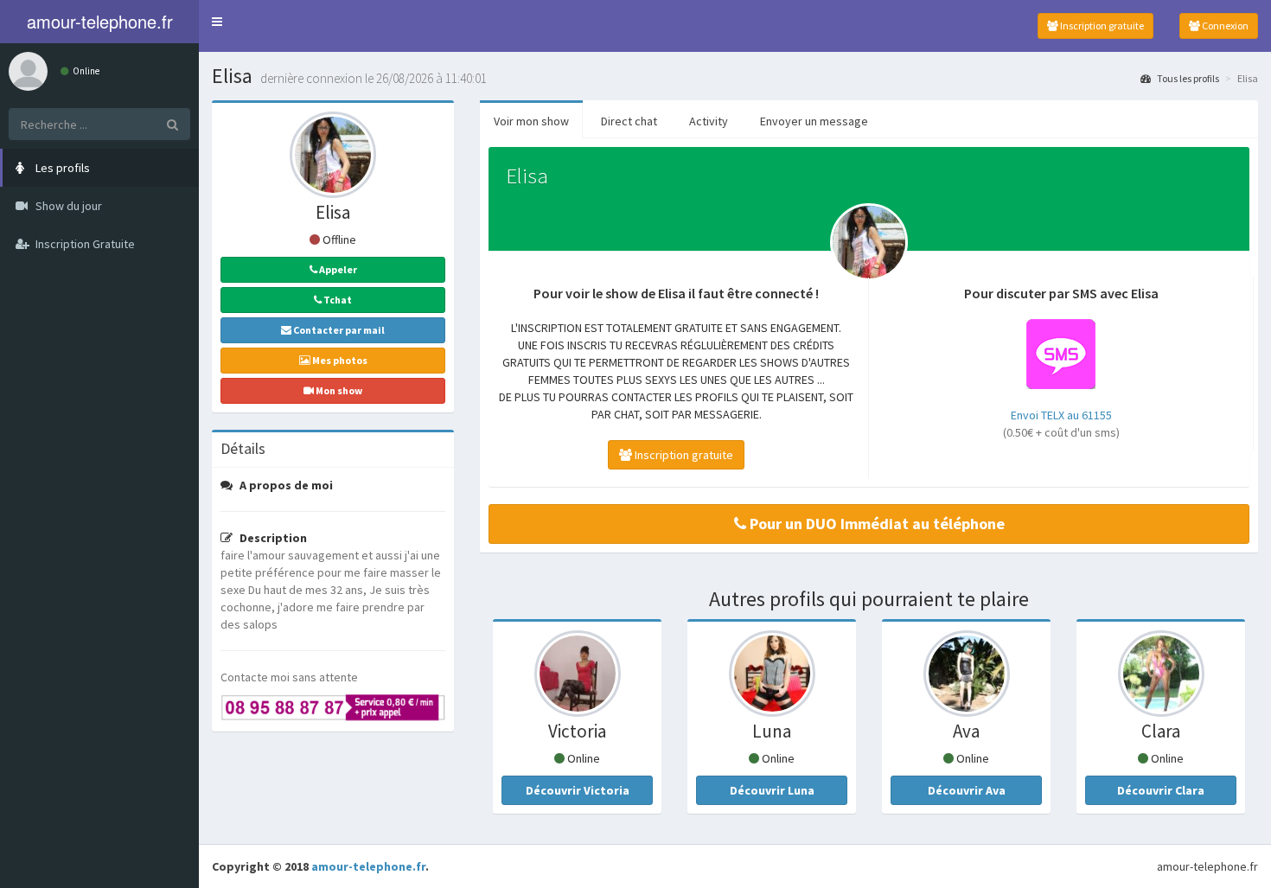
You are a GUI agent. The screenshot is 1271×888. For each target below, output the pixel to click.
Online (85, 71)
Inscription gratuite (1101, 25)
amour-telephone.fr (368, 866)
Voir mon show (531, 121)
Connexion (1224, 25)
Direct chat (629, 121)
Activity (708, 121)
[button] (217, 21)
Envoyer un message (814, 121)
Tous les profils (1187, 78)
